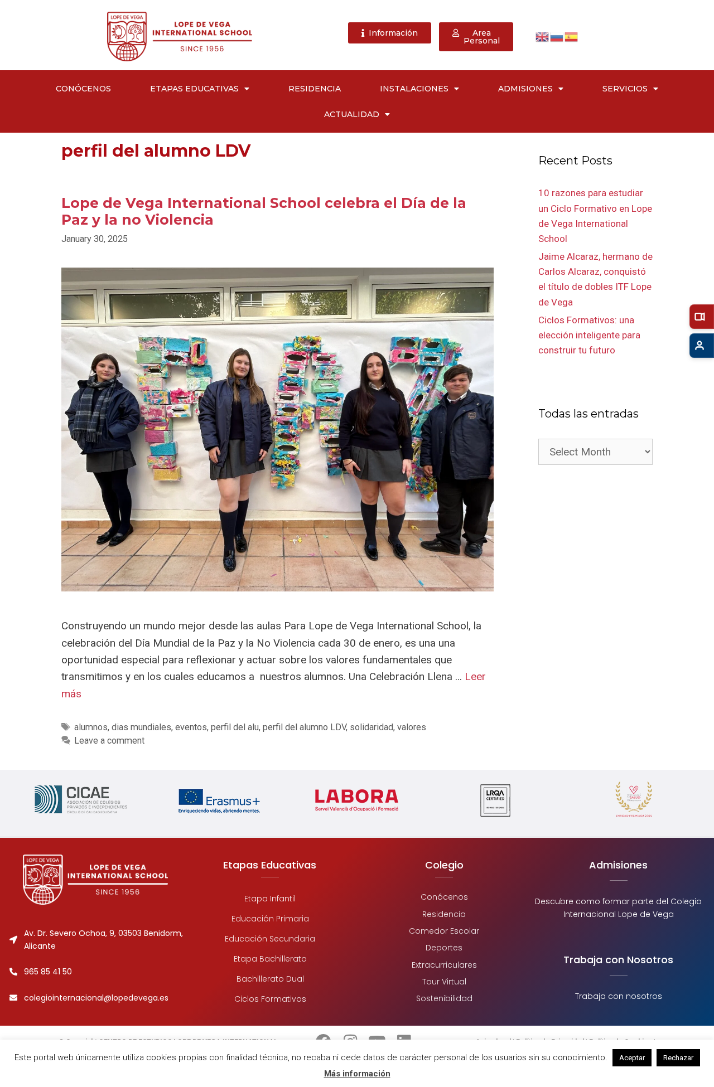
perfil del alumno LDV (304, 727)
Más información (357, 1074)
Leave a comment (109, 740)
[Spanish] (572, 36)
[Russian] (557, 36)
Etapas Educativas (194, 89)
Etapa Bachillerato (269, 958)
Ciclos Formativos (270, 998)
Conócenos (83, 89)
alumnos (91, 727)
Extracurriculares (444, 964)
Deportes (444, 948)
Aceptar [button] (632, 1058)
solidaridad (371, 727)
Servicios (625, 89)
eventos (191, 727)
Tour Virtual (444, 981)
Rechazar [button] (678, 1058)
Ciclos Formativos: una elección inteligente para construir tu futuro (589, 335)
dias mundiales (141, 727)
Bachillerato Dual (269, 978)
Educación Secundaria (270, 938)
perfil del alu (235, 727)
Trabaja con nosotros (618, 996)
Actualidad (351, 114)
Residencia (314, 89)
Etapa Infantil (270, 898)
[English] (543, 36)
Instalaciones (414, 89)
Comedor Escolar (444, 930)
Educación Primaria (269, 918)
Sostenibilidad (444, 998)
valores (411, 727)
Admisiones (525, 89)
